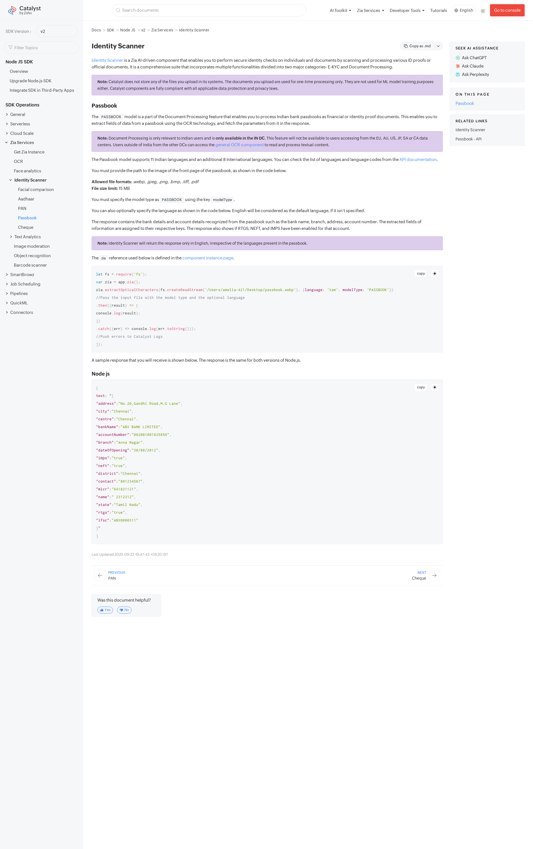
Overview (19, 71)
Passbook (27, 217)
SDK (110, 30)
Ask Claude (473, 66)
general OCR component (239, 144)
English (466, 10)
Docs (96, 30)
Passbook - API (469, 139)
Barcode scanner (30, 265)
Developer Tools (405, 10)
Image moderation (32, 246)
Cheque (25, 227)
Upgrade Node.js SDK (30, 80)
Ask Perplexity (475, 74)
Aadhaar (26, 199)
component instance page (207, 257)
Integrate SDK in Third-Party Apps (42, 90)
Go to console (507, 10)
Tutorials (438, 10)
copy (421, 273)
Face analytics (27, 170)
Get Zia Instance (29, 152)
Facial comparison (36, 189)
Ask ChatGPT (474, 57)
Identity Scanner (107, 60)
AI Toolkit (338, 10)
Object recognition (32, 255)
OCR (18, 161)
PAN (22, 208)
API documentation (418, 159)
